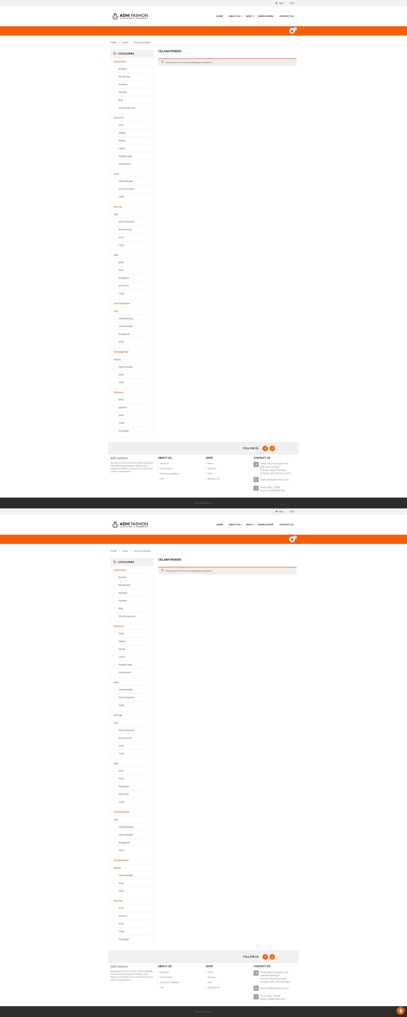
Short (121, 415)
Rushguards (124, 334)
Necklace (123, 84)
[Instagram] (272, 448)
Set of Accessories (127, 107)
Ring (121, 100)
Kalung (122, 140)
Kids (116, 214)
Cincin (121, 124)
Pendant (123, 92)
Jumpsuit (123, 407)
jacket (121, 262)
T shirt (121, 245)
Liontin (122, 148)
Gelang (122, 132)
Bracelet (122, 68)
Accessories (120, 61)
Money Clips (124, 76)
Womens (118, 392)
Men (116, 255)
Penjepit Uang (125, 156)
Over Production (126, 188)
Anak (125, 42)
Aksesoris (119, 117)
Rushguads (124, 277)
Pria (115, 311)
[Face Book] (265, 448)
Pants (121, 270)
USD (292, 3)
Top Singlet (124, 430)
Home (113, 42)
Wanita (117, 359)
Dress (121, 374)
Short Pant (124, 285)
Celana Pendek (126, 181)
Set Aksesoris (125, 163)
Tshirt (121, 341)
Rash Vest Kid (125, 229)
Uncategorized (121, 352)
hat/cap (118, 206)
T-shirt (121, 196)
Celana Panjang (126, 318)
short (121, 237)
